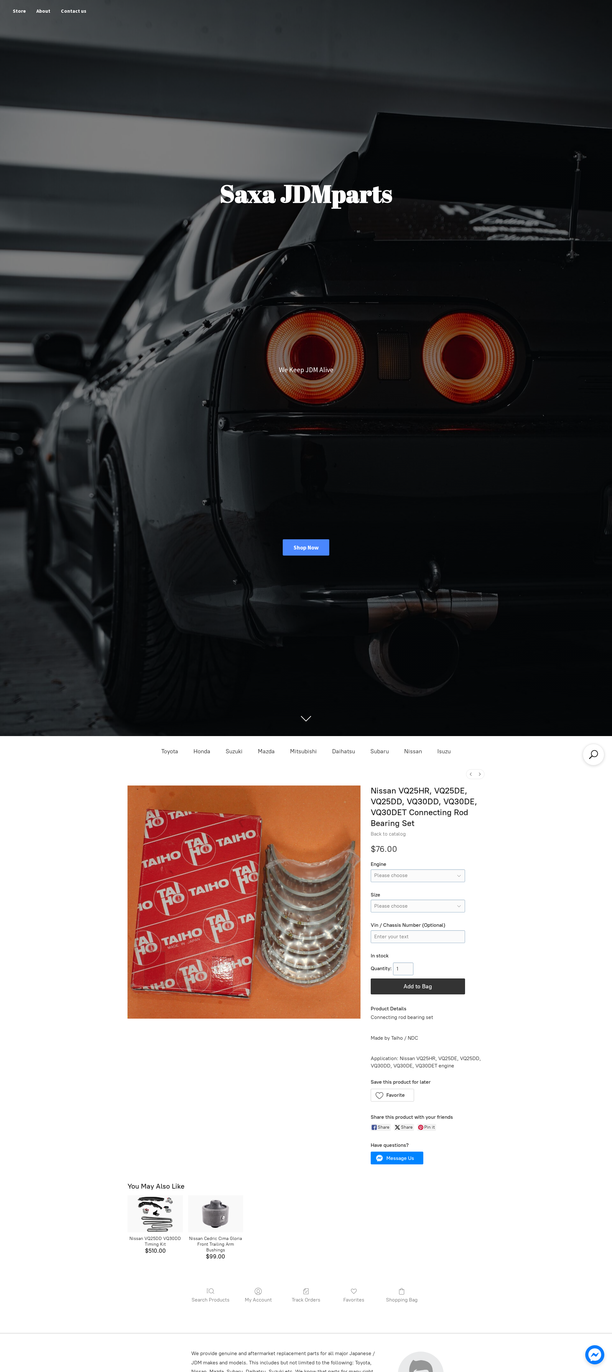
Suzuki (234, 751)
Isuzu (444, 751)
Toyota (169, 751)
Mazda (266, 751)
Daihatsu (343, 751)
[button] (392, 1095)
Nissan (413, 751)
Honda (201, 751)
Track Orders (306, 1300)
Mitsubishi (303, 751)
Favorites (353, 1300)
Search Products (210, 1300)
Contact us (73, 11)
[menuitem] (470, 774)
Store (19, 11)
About (43, 11)
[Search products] (593, 754)
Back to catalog (388, 834)
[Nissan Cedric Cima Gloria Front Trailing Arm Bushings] (215, 1213)
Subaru (379, 751)
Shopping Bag (402, 1300)
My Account (258, 1300)
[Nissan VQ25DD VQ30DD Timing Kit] (155, 1213)
